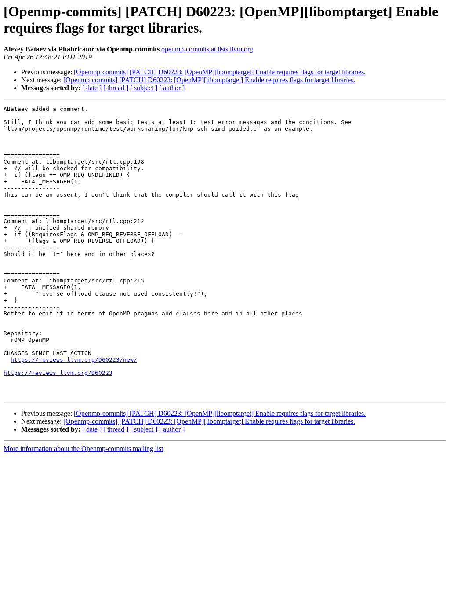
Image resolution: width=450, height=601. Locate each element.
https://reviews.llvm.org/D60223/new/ (74, 359)
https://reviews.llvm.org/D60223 (58, 373)
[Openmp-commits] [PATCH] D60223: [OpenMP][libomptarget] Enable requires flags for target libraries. (220, 72)
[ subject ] (143, 88)
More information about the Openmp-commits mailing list (83, 448)
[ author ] (172, 88)
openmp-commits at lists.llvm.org (207, 49)
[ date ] (92, 88)
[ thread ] (115, 88)
